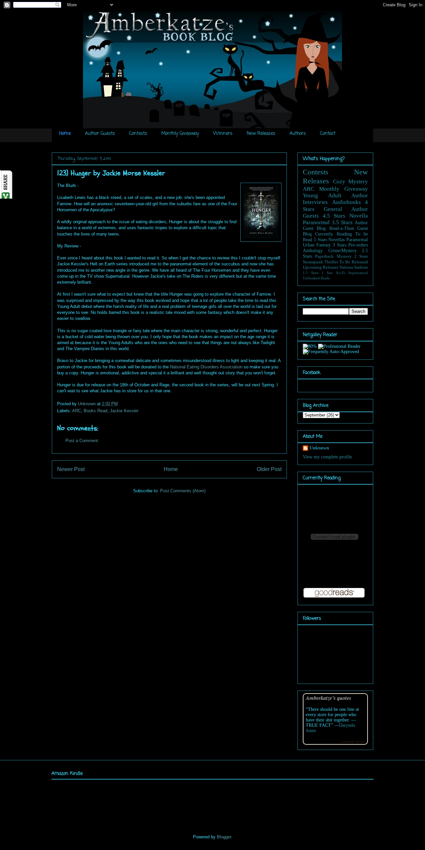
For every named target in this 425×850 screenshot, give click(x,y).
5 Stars (320, 239)
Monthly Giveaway (180, 133)
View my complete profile (327, 456)
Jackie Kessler (124, 410)
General (333, 209)
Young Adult (322, 195)
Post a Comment (81, 440)
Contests (138, 133)
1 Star (327, 273)
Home (65, 133)
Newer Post (71, 469)
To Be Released (353, 262)
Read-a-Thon (341, 228)
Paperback (324, 256)
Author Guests (100, 133)
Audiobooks (346, 202)
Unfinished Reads (316, 278)
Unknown (87, 403)
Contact (327, 133)
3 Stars (339, 244)
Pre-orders (358, 244)
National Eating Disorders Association (206, 366)
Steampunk (313, 262)
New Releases (261, 133)
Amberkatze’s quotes (328, 698)
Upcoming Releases (320, 267)
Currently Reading (333, 234)
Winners (222, 133)
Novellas (336, 239)
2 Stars (361, 256)
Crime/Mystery (342, 250)
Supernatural (358, 273)
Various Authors (353, 267)
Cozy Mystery (350, 181)
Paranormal (316, 222)
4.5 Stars (334, 216)
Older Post (269, 469)
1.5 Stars (310, 273)
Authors (298, 133)
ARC (76, 410)
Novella (358, 216)
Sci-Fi (340, 273)
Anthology (313, 250)
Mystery (344, 256)
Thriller (331, 262)
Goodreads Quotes (353, 741)
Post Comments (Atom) (183, 490)
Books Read (95, 410)
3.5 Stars (342, 222)
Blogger (224, 836)
